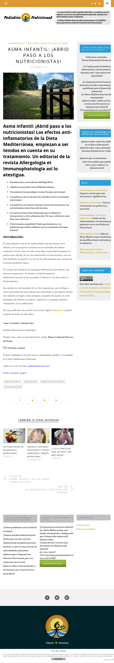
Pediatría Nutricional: (91, 202)
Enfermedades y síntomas (24, 43)
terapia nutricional (52, 381)
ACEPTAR (58, 659)
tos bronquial (13, 387)
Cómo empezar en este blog (93, 190)
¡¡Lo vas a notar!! (56, 557)
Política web (82, 525)
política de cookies (71, 656)
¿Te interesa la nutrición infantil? (56, 545)
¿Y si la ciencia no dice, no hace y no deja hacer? (62, 451)
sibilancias (30, 381)
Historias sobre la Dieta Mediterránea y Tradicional (94, 251)
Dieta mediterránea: (90, 233)
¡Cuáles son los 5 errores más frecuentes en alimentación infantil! (56, 553)
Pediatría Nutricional (55, 43)
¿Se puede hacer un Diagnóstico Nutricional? (13, 450)
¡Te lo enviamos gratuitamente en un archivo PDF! (56, 559)
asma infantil (12, 381)
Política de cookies (85, 529)
